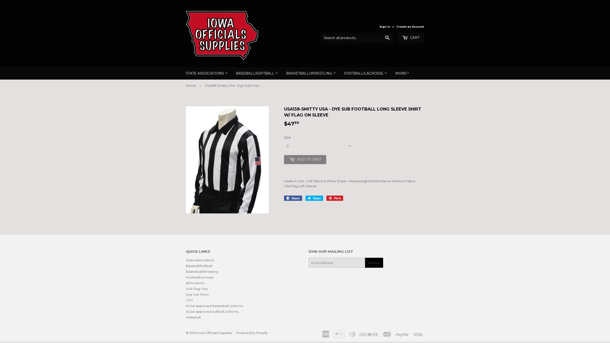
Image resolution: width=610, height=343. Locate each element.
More (401, 73)
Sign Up (374, 263)
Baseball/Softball (255, 73)
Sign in (385, 26)
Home (191, 85)
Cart (414, 37)
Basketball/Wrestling (309, 73)
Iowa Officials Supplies (214, 333)
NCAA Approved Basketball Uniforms (214, 306)
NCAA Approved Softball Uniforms (212, 311)
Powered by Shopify (252, 333)
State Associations (205, 73)
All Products (195, 283)
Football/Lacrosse (364, 73)
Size (287, 137)
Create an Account (410, 26)
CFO (189, 300)
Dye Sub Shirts (197, 294)
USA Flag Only (197, 289)
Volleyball (193, 317)
